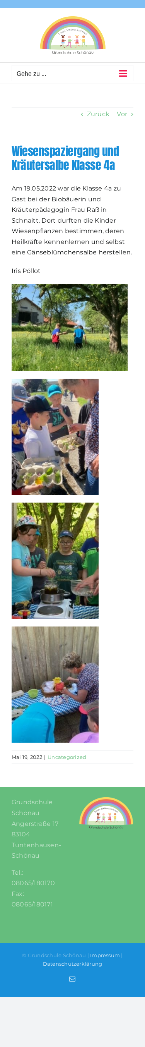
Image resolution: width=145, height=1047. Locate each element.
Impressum (105, 955)
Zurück (98, 114)
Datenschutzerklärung (72, 964)
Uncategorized (67, 757)
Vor (122, 114)
